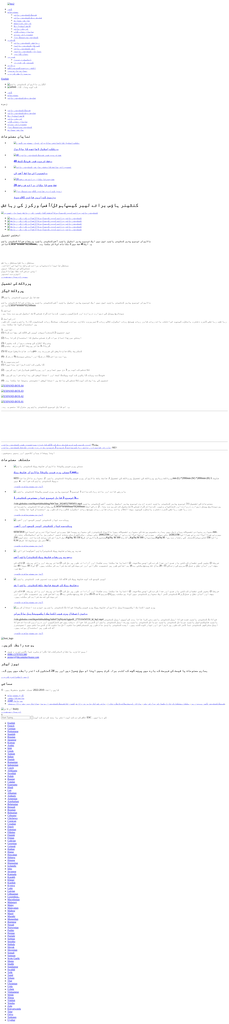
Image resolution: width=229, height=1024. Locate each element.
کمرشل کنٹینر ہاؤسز (27, 45)
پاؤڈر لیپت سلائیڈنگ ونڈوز (124, 703)
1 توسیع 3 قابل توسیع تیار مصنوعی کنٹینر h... (46, 497)
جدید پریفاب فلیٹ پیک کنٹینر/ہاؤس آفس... (43, 557)
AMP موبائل (15, 700)
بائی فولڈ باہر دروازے (91, 703)
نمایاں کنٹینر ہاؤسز (27, 51)
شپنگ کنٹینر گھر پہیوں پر (208, 703)
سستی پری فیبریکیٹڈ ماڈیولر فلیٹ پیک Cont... (46, 472)
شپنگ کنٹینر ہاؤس (25, 14)
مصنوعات (12, 12)
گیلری (11, 40)
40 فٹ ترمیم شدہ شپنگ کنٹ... (33, 161)
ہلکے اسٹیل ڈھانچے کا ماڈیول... (36, 149)
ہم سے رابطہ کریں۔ (19, 73)
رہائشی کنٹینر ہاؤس (27, 42)
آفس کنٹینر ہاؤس (24, 48)
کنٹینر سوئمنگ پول (26, 37)
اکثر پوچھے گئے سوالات (21, 68)
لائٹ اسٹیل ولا (22, 26)
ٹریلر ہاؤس (21, 28)
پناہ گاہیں (21, 54)
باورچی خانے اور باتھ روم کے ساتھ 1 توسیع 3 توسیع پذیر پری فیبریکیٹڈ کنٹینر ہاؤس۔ (56, 447)
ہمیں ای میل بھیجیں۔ (14, 276)
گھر (9, 9)
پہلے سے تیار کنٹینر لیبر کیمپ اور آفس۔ (43, 525)
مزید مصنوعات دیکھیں (28, 486)
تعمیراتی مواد (23, 34)
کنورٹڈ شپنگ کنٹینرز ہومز (57, 703)
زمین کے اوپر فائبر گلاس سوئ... (35, 197)
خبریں (11, 56)
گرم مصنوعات (15, 695)
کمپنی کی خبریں (24, 62)
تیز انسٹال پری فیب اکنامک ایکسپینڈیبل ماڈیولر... (51, 613)
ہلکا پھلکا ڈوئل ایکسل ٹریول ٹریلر (166, 703)
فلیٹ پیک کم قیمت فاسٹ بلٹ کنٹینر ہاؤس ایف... (46, 585)
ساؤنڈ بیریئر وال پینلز (23, 703)
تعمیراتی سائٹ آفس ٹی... (31, 173)
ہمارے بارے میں (17, 70)
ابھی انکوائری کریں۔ (15, 676)
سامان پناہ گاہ (24, 31)
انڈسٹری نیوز (22, 59)
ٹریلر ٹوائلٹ (22, 23)
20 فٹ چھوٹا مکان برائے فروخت (35, 185)
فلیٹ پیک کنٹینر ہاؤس (28, 17)
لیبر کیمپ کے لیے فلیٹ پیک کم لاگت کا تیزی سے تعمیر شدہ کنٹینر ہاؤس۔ (46, 444)
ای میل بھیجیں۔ (11, 711)
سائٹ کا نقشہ (15, 698)
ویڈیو (11, 65)
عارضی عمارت (22, 20)
